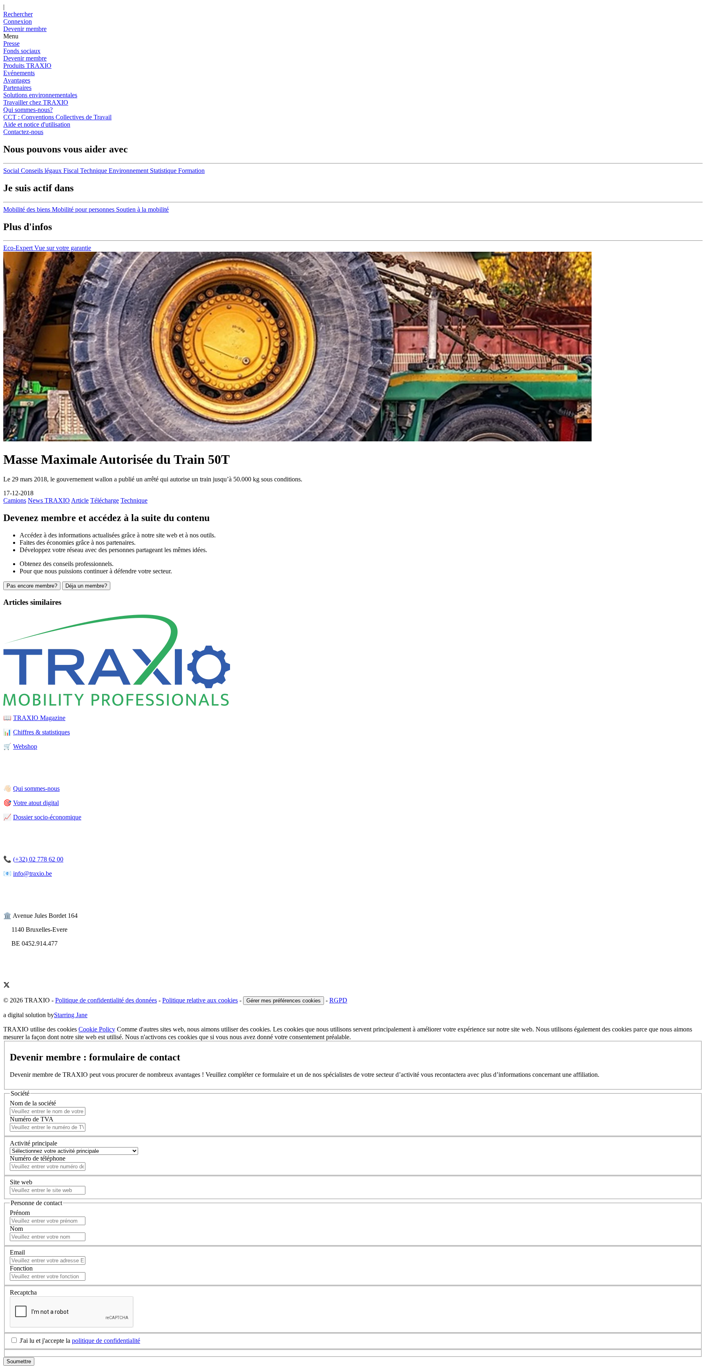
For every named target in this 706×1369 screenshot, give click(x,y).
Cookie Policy (96, 1029)
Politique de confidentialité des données (106, 1000)
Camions (14, 500)
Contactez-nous (23, 131)
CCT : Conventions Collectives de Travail (57, 117)
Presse (11, 43)
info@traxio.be (32, 873)
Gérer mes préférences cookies (283, 1001)
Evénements (19, 72)
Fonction (21, 1268)
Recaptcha (23, 1292)
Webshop (25, 746)
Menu (10, 36)
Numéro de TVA (32, 1119)
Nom (16, 1228)
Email (17, 1252)
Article (80, 500)
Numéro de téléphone (37, 1158)
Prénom (20, 1212)
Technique (134, 500)
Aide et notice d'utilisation (36, 124)
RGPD (338, 1000)
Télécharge (104, 500)
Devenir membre (25, 58)
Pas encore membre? (32, 586)
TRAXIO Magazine (39, 717)
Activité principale (33, 1143)
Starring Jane (70, 1014)
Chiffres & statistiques (41, 732)
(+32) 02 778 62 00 (38, 859)
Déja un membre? (86, 586)
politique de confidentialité (106, 1340)
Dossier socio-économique (47, 817)
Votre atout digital (36, 802)
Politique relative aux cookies (200, 1000)
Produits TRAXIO (27, 65)
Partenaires (17, 87)
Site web (21, 1182)
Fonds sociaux (21, 50)
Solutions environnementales (40, 95)
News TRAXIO (49, 500)
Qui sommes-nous (36, 788)
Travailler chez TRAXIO (35, 102)
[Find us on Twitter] (6, 985)
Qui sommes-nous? (28, 109)
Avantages (16, 80)
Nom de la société (33, 1103)
